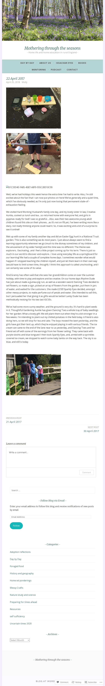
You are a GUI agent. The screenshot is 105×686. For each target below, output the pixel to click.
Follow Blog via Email (52, 500)
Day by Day (27, 62)
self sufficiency (17, 616)
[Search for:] (52, 490)
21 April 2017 (13, 420)
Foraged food (17, 566)
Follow (16, 525)
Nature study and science (23, 594)
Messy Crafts (16, 587)
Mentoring (39, 69)
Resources (15, 609)
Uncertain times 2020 (21, 623)
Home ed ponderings (20, 580)
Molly (24, 82)
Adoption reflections (20, 551)
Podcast (56, 69)
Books (82, 62)
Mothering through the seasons (52, 48)
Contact (72, 69)
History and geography (22, 573)
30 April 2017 (91, 429)
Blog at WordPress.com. (52, 681)
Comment (86, 472)
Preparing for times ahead (23, 602)
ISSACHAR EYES (64, 62)
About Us (45, 62)
